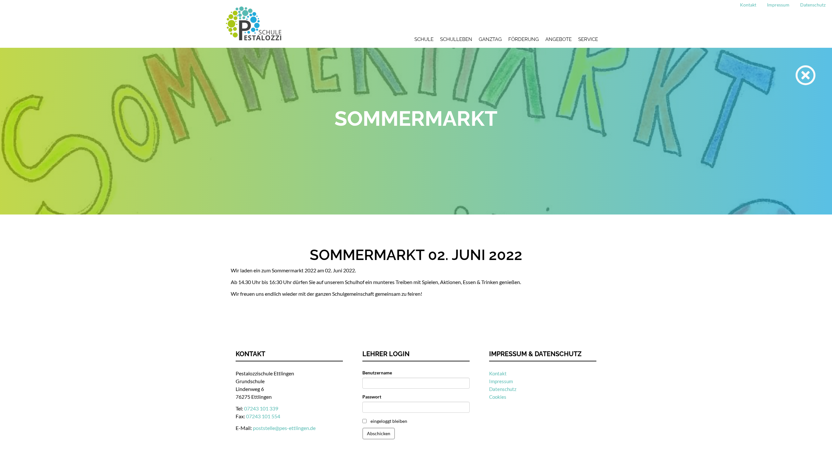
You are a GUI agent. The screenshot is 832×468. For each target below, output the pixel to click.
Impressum (778, 4)
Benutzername (377, 372)
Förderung (523, 39)
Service (588, 39)
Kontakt (748, 4)
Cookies (497, 397)
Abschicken (378, 433)
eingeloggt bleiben (388, 421)
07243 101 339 (261, 408)
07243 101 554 (263, 416)
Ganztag (490, 39)
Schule (424, 39)
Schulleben (456, 39)
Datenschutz (813, 4)
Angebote (558, 39)
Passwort (371, 396)
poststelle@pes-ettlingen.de (284, 428)
